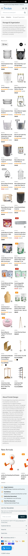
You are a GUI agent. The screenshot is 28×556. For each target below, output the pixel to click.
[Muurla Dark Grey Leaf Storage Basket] (20, 54)
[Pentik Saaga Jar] (7, 78)
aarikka (3, 473)
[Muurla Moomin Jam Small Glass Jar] (20, 150)
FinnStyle (7, 553)
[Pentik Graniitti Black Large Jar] (7, 150)
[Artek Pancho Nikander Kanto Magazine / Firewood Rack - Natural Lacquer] (2, 365)
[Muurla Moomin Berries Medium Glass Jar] (20, 78)
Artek (2, 305)
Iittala (17, 410)
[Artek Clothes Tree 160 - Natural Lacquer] (15, 359)
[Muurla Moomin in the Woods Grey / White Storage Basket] (7, 125)
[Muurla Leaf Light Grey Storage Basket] (20, 125)
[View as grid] (21, 44)
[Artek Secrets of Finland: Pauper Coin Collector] (7, 297)
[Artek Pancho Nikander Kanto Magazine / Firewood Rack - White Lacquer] (4, 365)
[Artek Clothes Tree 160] (20, 346)
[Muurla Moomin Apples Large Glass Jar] (20, 101)
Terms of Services (19, 520)
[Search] (25, 12)
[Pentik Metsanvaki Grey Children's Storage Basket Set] (7, 273)
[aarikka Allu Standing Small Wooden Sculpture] (10, 462)
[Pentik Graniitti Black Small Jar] (20, 197)
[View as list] (25, 44)
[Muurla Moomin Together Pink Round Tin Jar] (7, 322)
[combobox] (14, 12)
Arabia (2, 230)
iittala (2, 61)
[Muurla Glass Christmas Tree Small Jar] (7, 174)
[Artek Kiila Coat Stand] (20, 322)
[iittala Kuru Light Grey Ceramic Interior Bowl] (20, 223)
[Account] (23, 8)
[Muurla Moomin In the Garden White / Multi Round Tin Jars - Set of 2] (20, 297)
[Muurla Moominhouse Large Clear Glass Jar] (20, 174)
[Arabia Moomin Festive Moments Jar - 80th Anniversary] (7, 223)
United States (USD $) (8, 537)
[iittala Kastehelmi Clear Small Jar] (7, 101)
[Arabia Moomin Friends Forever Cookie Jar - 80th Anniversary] (7, 248)
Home (2, 17)
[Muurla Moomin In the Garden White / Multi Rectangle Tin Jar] (20, 248)
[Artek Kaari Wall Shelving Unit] (20, 373)
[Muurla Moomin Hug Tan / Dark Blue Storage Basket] (7, 197)
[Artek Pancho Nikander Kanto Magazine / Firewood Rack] (7, 346)
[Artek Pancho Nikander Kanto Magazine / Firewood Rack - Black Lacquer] (6, 365)
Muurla (16, 61)
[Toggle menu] (2, 8)
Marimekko (5, 412)
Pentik (2, 85)
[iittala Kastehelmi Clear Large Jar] (7, 54)
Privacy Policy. (4, 522)
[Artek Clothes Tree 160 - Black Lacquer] (17, 359)
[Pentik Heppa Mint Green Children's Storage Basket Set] (20, 273)
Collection (8, 17)
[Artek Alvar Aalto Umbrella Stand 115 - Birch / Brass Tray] (7, 373)
